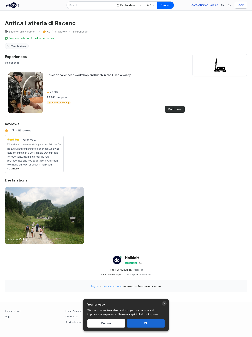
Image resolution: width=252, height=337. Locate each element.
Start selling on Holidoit (204, 5)
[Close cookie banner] (164, 303)
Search (165, 5)
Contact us (71, 316)
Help (132, 274)
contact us (145, 274)
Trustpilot (137, 269)
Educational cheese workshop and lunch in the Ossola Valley (39, 144)
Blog (7, 316)
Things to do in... (14, 311)
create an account (112, 286)
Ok (146, 323)
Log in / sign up (73, 311)
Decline (106, 323)
